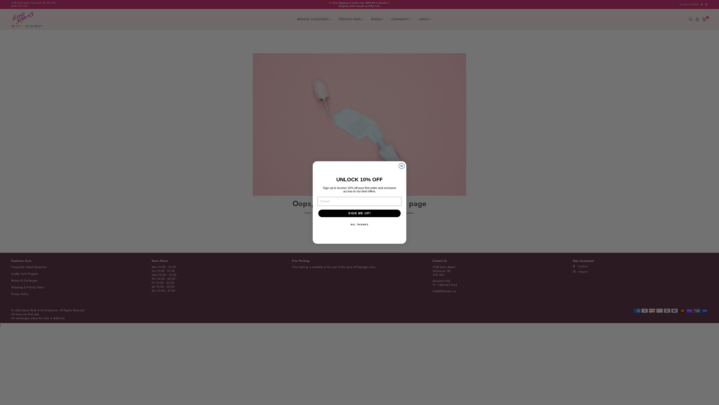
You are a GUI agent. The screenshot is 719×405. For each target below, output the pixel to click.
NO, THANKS (359, 224)
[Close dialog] (401, 166)
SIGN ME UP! (359, 213)
